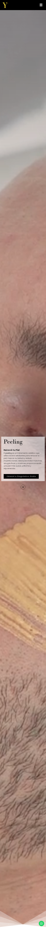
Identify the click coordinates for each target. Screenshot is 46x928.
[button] (41, 5)
